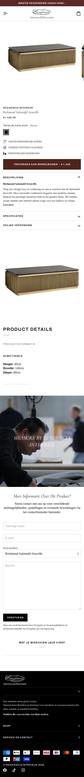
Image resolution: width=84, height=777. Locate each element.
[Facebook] (5, 770)
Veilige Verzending (17, 225)
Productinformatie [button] (19, 344)
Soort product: (10, 547)
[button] (42, 691)
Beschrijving (13, 177)
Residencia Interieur (18, 108)
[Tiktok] (14, 770)
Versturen (15, 617)
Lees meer (8, 204)
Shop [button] (7, 726)
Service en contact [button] (18, 737)
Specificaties (13, 216)
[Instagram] (23, 770)
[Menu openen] (9, 13)
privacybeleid (56, 625)
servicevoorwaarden (12, 628)
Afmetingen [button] (13, 356)
